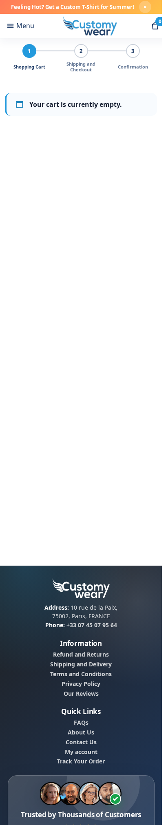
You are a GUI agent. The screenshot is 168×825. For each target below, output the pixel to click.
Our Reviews (81, 693)
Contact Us (81, 742)
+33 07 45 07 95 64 (91, 625)
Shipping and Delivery (81, 664)
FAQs (81, 722)
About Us (81, 732)
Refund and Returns (81, 654)
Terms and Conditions (81, 674)
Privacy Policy (81, 684)
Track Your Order (81, 761)
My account (81, 751)
